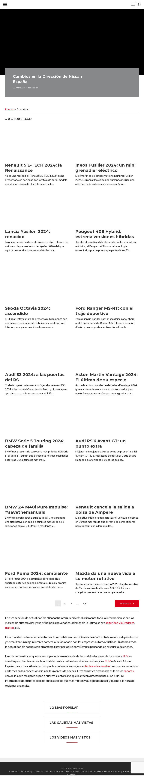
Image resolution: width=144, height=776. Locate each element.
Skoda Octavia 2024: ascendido (27, 311)
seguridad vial (114, 622)
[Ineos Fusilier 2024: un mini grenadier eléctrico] (107, 143)
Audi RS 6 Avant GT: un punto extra (100, 443)
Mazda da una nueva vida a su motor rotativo (105, 576)
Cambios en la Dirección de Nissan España (47, 79)
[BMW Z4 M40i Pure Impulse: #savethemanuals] (37, 485)
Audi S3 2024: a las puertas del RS (34, 377)
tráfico (9, 627)
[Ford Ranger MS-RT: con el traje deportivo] (107, 286)
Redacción (33, 87)
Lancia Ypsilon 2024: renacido (27, 234)
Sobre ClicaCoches (20, 771)
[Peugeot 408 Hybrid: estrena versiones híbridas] (107, 209)
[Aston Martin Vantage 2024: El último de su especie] (107, 352)
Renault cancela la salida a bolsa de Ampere (104, 510)
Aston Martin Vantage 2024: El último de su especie (106, 377)
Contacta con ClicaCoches (48, 771)
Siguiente (125, 603)
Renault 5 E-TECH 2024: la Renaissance (33, 168)
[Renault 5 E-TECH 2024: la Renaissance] (37, 143)
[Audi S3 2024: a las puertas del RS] (37, 352)
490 (85, 603)
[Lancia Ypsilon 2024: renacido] (37, 209)
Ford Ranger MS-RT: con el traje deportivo (104, 311)
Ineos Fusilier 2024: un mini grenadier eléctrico (105, 168)
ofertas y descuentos (96, 666)
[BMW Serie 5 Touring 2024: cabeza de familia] (37, 418)
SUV (125, 656)
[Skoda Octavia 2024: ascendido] (37, 286)
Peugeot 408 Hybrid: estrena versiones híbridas (104, 234)
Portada (9, 109)
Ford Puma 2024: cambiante (36, 573)
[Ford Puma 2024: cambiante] (37, 551)
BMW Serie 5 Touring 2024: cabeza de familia (34, 443)
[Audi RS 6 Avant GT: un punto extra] (107, 418)
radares (129, 622)
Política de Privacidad (107, 771)
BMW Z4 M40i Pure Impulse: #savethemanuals (36, 510)
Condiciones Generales (78, 771)
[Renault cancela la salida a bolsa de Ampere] (107, 485)
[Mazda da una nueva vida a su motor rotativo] (107, 551)
